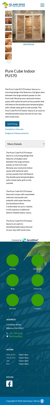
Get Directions (15, 336)
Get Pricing (12, 124)
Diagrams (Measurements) (17, 133)
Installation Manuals (14, 129)
